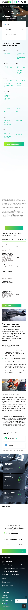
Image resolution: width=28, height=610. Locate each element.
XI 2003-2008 (7, 120)
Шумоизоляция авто (11, 574)
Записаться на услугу (12, 551)
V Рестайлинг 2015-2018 (8, 110)
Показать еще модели (13, 144)
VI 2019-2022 (7, 112)
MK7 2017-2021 (19, 134)
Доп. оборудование (11, 571)
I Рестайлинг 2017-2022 (8, 68)
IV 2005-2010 (7, 108)
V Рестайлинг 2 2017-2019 (20, 110)
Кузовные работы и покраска (14, 568)
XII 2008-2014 (19, 120)
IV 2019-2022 (18, 85)
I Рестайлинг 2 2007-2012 (20, 81)
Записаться (11, 228)
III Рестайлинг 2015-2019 (8, 86)
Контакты (7, 582)
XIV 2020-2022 (7, 124)
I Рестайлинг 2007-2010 (21, 54)
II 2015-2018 (19, 70)
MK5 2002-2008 (8, 132)
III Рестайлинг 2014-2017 (7, 96)
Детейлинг (8, 561)
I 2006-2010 (19, 66)
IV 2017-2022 (7, 98)
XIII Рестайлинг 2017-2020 (20, 122)
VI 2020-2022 (7, 53)
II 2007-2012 (7, 83)
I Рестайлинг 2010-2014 (21, 68)
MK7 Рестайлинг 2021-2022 (8, 137)
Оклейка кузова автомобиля (14, 565)
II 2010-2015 (19, 56)
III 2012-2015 (18, 83)
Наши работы (9, 586)
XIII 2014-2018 (7, 122)
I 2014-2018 (6, 66)
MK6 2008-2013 (19, 132)
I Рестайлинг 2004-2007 (8, 81)
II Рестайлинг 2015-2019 (21, 58)
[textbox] (14, 24)
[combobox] (14, 24)
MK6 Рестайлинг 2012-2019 (8, 134)
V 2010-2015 (18, 108)
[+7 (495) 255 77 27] (22, 2)
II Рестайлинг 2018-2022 (20, 73)
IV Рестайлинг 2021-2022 (7, 100)
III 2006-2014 (7, 93)
